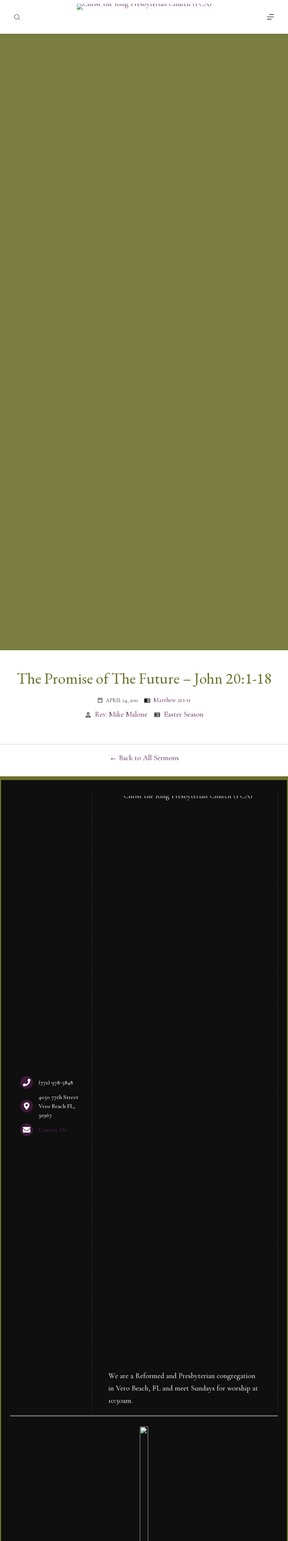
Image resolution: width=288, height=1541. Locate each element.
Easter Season (184, 714)
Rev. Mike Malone (121, 714)
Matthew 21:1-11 (171, 700)
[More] (270, 17)
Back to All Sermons (149, 757)
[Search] (17, 17)
